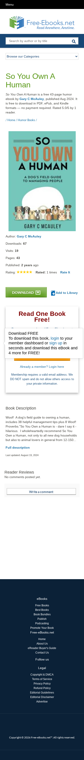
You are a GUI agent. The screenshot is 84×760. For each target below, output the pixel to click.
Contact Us (42, 652)
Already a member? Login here (42, 366)
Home (42, 639)
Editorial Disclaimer (42, 697)
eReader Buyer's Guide (42, 648)
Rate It (65, 272)
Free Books (42, 605)
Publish (42, 618)
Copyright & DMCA (42, 674)
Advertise (42, 701)
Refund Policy (42, 688)
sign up (55, 343)
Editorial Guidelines (42, 692)
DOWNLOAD (23, 292)
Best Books (42, 610)
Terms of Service (42, 679)
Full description (18, 447)
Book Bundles (42, 614)
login (55, 338)
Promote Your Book (42, 627)
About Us (42, 643)
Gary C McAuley (31, 99)
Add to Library (66, 293)
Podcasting (42, 623)
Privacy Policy (42, 683)
